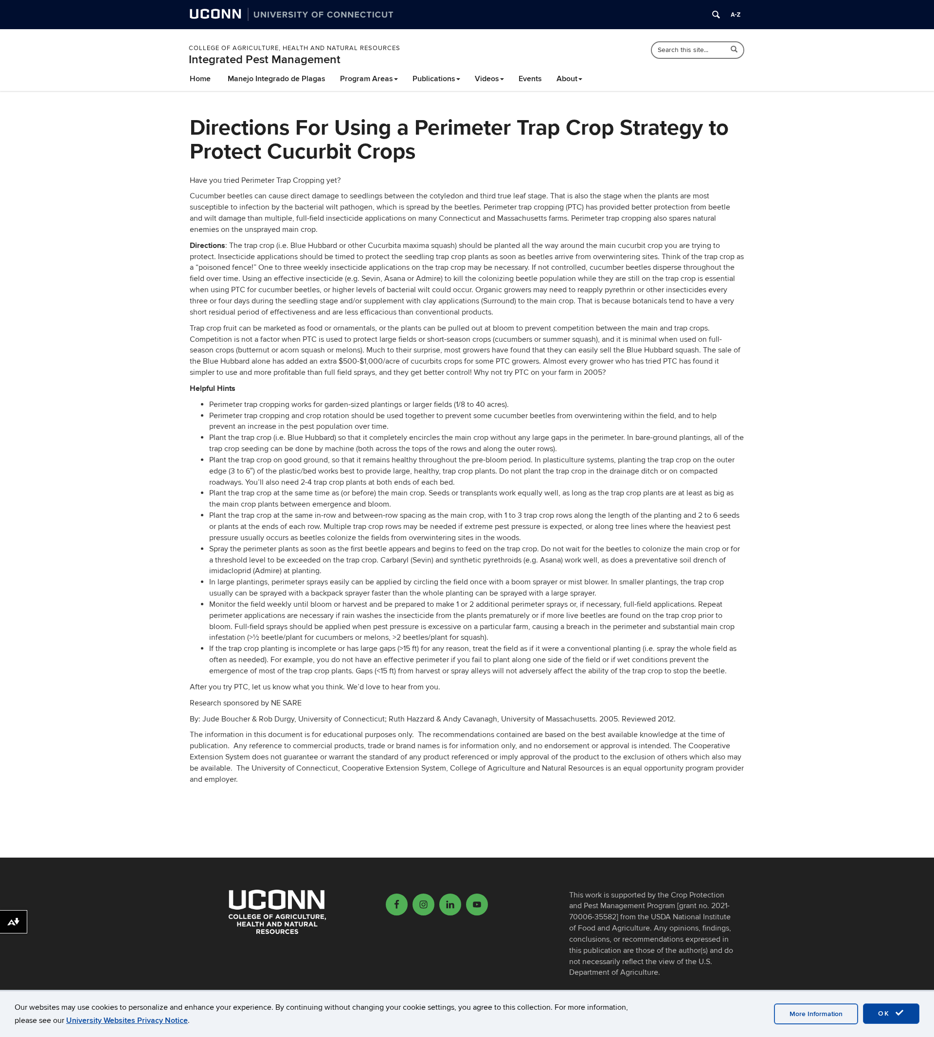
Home (200, 79)
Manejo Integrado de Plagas (276, 79)
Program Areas (366, 79)
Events (530, 79)
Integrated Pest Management (265, 60)
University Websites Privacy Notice (127, 1020)
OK (885, 1013)
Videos (487, 79)
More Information (816, 1014)
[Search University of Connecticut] (716, 14)
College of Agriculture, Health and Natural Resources (294, 48)
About (567, 79)
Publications (434, 79)
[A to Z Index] (735, 14)
